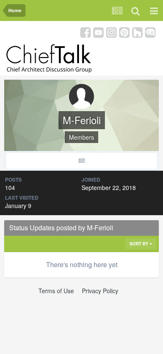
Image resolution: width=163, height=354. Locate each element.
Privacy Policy (100, 290)
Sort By (140, 244)
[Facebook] (85, 31)
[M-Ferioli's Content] (81, 161)
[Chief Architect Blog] (150, 31)
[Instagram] (111, 31)
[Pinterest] (124, 31)
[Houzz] (137, 31)
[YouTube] (98, 31)
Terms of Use (56, 290)
